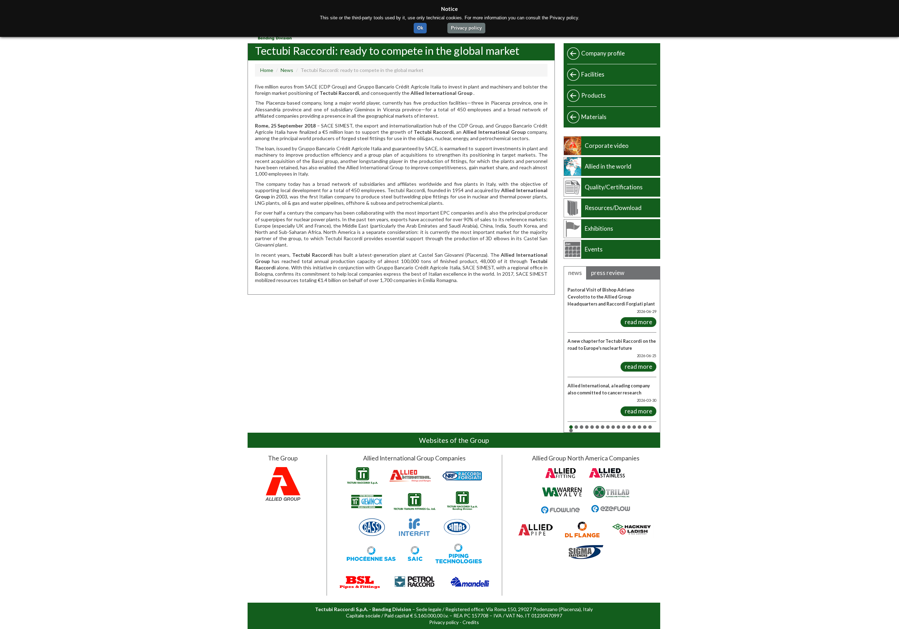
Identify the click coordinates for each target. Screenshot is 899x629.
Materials (593, 116)
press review (607, 272)
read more (638, 322)
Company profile (603, 53)
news (575, 272)
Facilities (592, 74)
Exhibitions (599, 228)
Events (594, 249)
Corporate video (607, 145)
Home (266, 70)
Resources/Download (613, 207)
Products (593, 95)
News (287, 70)
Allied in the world (608, 166)
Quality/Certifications (614, 187)
